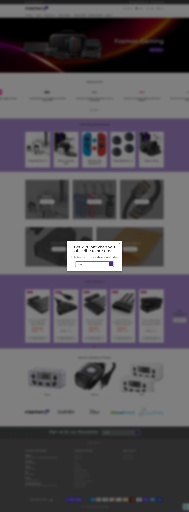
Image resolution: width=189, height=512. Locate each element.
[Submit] (111, 264)
